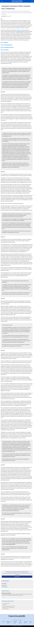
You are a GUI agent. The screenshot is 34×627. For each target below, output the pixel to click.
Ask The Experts (17, 576)
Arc (16, 626)
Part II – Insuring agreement (6, 44)
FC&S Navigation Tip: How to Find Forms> (8, 607)
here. (18, 34)
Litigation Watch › (4, 585)
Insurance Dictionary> (5, 608)
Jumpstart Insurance (20, 31)
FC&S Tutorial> (4, 604)
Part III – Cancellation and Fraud (7, 47)
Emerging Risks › (4, 583)
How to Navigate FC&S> (5, 603)
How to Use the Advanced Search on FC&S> (8, 606)
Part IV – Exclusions (5, 49)
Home (4, 621)
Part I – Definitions (4, 42)
